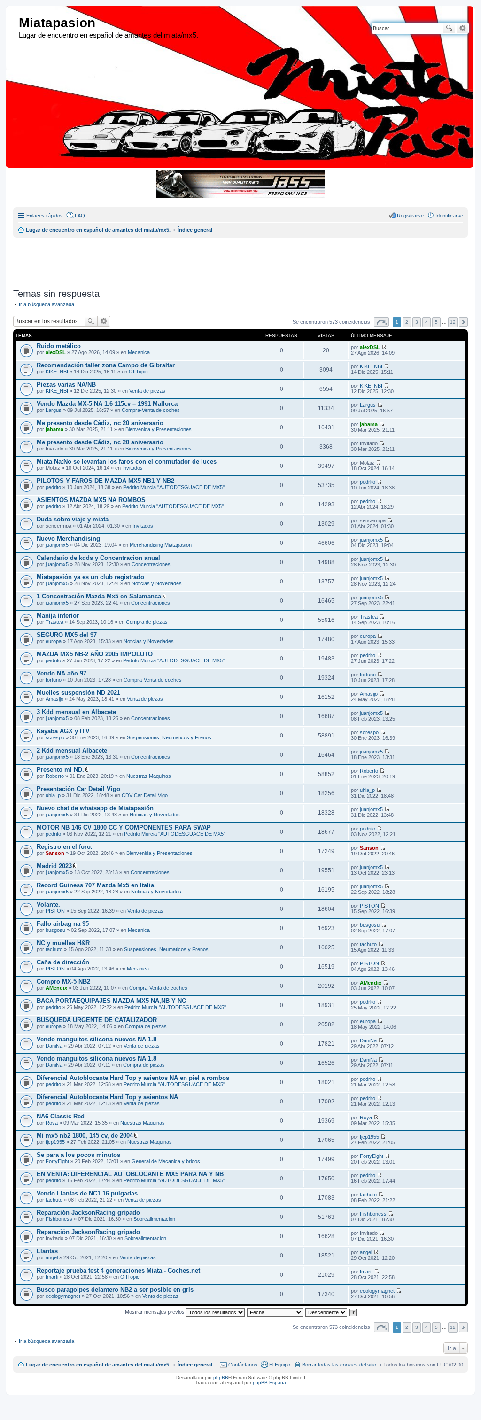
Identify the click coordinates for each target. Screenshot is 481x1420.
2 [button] (406, 322)
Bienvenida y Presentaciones (158, 429)
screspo (55, 737)
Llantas (47, 1251)
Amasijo (54, 699)
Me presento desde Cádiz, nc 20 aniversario (100, 423)
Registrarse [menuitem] (410, 215)
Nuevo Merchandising (68, 538)
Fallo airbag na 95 (63, 923)
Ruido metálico (59, 345)
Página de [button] (381, 322)
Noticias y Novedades (157, 583)
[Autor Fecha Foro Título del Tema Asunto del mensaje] (275, 1312)
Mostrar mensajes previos (155, 1312)
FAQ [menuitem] (80, 215)
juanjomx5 (57, 545)
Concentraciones (151, 564)
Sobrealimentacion (154, 1219)
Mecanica (139, 352)
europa (54, 641)
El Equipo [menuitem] (279, 1364)
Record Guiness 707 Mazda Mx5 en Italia (95, 885)
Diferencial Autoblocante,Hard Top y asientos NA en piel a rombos (133, 1077)
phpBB (220, 1377)
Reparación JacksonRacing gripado (88, 1212)
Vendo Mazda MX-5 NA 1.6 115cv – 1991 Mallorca (107, 403)
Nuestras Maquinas (148, 776)
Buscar (449, 28)
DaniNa (54, 1045)
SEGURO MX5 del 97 (67, 634)
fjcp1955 (55, 1142)
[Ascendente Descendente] (326, 1312)
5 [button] (436, 322)
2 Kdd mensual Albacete (72, 750)
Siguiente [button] (463, 322)
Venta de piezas (147, 391)
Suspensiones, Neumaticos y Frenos (169, 737)
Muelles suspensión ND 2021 (78, 692)
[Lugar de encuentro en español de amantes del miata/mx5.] (13, 23)
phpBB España (269, 1382)
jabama (54, 429)
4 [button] (426, 322)
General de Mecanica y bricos (166, 1161)
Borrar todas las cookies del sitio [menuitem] (339, 1364)
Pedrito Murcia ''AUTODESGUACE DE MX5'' (174, 487)
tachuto (54, 949)
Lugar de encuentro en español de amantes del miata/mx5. (98, 1364)
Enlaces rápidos (44, 215)
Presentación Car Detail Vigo (78, 788)
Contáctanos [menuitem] (242, 1364)
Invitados (132, 468)
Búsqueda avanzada (462, 28)
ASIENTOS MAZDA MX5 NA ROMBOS (91, 500)
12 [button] (453, 322)
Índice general (195, 1364)
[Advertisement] (241, 259)
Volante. (48, 904)
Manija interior (58, 615)
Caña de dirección (63, 962)
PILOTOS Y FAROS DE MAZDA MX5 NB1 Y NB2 (105, 480)
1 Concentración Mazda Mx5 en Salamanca (99, 596)
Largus (54, 410)
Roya (52, 1122)
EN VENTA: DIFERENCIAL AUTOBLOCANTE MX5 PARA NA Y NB (130, 1174)
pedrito (53, 487)
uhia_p (53, 795)
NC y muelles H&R (63, 943)
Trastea (54, 622)
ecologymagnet (63, 1296)
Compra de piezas (147, 622)
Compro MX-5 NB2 (63, 981)
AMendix (56, 988)
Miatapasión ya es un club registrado (90, 577)
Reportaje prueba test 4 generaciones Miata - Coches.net (118, 1270)
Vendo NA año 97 (61, 673)
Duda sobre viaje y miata (73, 519)
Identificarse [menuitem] (449, 215)
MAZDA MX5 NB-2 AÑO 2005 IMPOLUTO (95, 654)
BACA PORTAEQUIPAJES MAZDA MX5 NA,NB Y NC (111, 1000)
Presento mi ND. (60, 769)
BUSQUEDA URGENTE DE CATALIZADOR (97, 1020)
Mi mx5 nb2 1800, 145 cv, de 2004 (85, 1135)
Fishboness (59, 1219)
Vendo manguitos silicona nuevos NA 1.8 (96, 1039)
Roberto (55, 776)
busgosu (55, 930)
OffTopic (138, 371)
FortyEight (57, 1161)
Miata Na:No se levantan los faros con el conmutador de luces (127, 461)
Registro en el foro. (65, 846)
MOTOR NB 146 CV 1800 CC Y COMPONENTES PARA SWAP (124, 827)
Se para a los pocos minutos (78, 1154)
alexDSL (56, 352)
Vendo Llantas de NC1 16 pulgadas (87, 1193)
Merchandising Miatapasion (161, 545)
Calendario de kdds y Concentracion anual (98, 557)
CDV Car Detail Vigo (145, 795)
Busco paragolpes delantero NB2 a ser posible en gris (115, 1289)
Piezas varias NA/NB (66, 384)
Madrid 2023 (54, 865)
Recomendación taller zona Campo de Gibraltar (106, 365)
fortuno (54, 680)
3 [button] (416, 322)
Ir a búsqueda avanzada (46, 304)
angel (52, 1257)
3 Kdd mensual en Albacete (76, 711)
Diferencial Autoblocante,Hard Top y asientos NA (107, 1097)
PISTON (55, 911)
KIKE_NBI (57, 371)
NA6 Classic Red (61, 1116)
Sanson (55, 853)
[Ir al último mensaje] (384, 347)
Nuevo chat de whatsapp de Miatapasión (95, 808)
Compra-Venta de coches (151, 410)
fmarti (52, 1277)
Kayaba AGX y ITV (63, 731)
